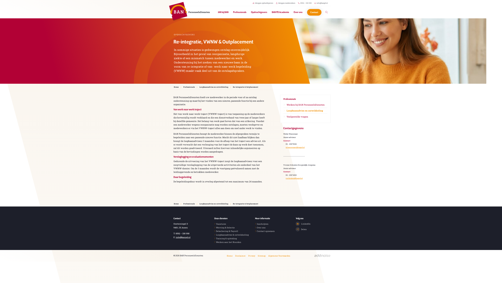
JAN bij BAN (223, 12)
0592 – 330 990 (306, 3)
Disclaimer (240, 256)
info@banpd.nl (322, 3)
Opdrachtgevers (259, 12)
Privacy (251, 256)
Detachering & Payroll (227, 231)
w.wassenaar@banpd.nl (295, 147)
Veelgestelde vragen (297, 116)
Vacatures (221, 224)
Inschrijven (262, 224)
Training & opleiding (226, 238)
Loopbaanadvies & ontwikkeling (232, 234)
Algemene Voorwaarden (279, 256)
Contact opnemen (266, 231)
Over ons (298, 12)
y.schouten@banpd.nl (294, 178)
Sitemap (262, 256)
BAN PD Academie (280, 12)
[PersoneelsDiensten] (178, 11)
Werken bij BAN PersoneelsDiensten (306, 104)
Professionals (239, 12)
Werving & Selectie (225, 227)
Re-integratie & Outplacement (245, 87)
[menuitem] (223, 12)
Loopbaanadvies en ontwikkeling (213, 87)
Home (230, 256)
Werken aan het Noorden (228, 242)
